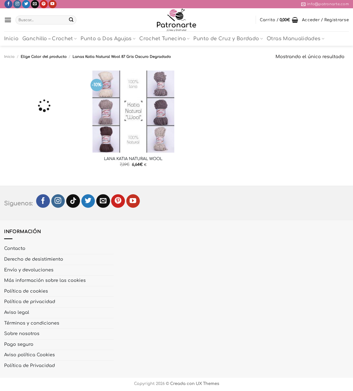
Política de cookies (26, 291)
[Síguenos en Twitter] (26, 4)
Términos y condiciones (31, 323)
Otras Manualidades (293, 38)
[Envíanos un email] (35, 4)
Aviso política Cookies (29, 354)
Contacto (14, 248)
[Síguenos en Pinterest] (44, 4)
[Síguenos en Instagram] (17, 4)
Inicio (11, 38)
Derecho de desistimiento (33, 259)
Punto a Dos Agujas (106, 38)
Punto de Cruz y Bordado (226, 38)
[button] (8, 20)
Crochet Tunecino (162, 38)
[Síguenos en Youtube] (53, 4)
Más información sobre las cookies (45, 280)
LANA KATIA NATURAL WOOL (133, 159)
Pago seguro (18, 344)
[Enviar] (71, 20)
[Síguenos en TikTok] (73, 201)
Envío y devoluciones (29, 270)
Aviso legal (16, 312)
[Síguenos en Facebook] (8, 4)
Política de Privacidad (29, 365)
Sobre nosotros (21, 333)
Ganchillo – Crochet (47, 38)
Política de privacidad (29, 301)
